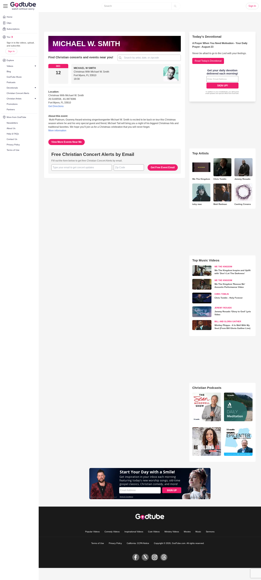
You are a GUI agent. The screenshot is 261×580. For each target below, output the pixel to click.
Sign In (11, 51)
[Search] (175, 6)
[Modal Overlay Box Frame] (130, 290)
